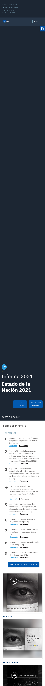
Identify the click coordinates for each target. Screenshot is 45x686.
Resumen (7, 616)
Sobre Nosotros (11, 5)
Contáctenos (9, 10)
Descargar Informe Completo (23, 565)
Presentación (10, 662)
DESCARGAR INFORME (36, 404)
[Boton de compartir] (4, 367)
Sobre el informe (11, 417)
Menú (36, 22)
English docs (9, 13)
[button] (42, 28)
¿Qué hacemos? (10, 7)
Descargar (23, 446)
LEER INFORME (20, 404)
